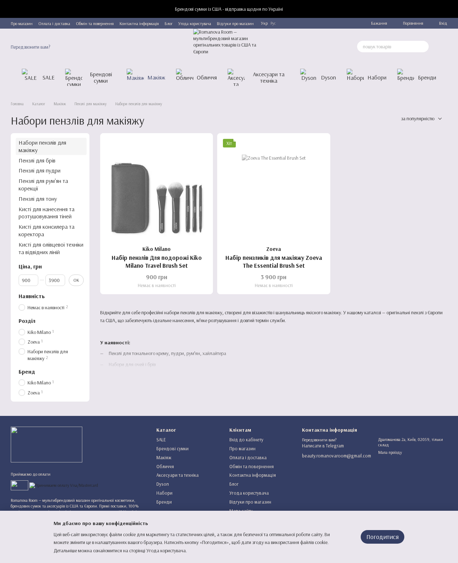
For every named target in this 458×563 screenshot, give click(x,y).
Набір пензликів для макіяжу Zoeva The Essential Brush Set (273, 261)
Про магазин (22, 23)
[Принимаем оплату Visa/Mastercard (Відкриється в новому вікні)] (63, 484)
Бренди (427, 77)
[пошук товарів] (423, 46)
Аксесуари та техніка (268, 77)
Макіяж (156, 77)
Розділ (27, 320)
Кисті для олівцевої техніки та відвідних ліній (51, 248)
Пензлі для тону (38, 198)
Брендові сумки (101, 77)
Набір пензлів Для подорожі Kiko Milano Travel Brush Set (157, 261)
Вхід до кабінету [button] (246, 439)
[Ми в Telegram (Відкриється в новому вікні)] (318, 23)
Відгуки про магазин (235, 23)
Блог (168, 23)
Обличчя (207, 77)
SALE (48, 77)
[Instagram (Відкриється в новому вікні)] (327, 23)
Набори (376, 77)
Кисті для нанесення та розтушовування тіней (46, 212)
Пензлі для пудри (39, 170)
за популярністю (417, 118)
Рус (273, 23)
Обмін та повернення (95, 23)
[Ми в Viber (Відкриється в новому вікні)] (335, 23)
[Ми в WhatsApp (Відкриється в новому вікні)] (344, 23)
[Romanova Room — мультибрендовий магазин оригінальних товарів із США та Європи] (46, 444)
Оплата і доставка (54, 23)
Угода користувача (194, 23)
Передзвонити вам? (30, 47)
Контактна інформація (139, 23)
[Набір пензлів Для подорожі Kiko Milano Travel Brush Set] (156, 189)
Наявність (32, 296)
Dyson (328, 77)
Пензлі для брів (37, 160)
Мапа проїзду (390, 452)
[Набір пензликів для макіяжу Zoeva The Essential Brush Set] (273, 189)
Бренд (27, 371)
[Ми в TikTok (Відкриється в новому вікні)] (352, 23)
